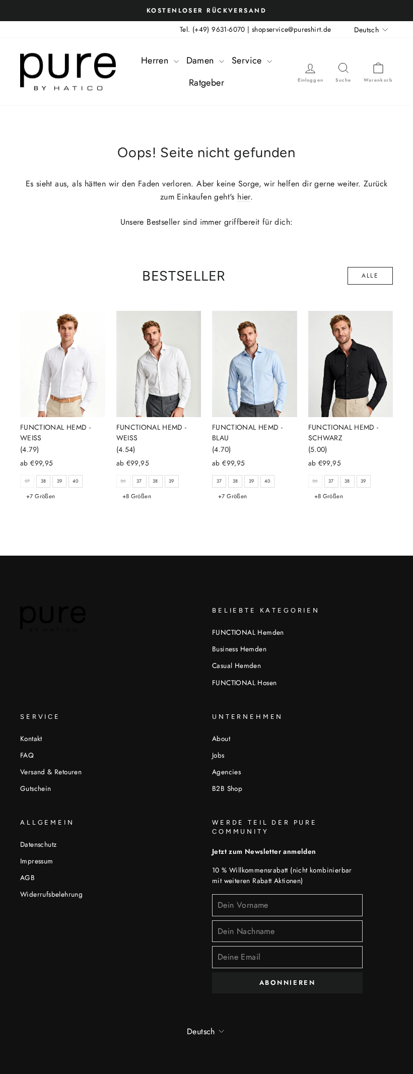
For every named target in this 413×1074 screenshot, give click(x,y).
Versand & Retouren (51, 772)
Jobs (218, 755)
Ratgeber (206, 82)
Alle (370, 275)
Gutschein (35, 788)
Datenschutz (38, 844)
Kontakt (31, 738)
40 (76, 481)
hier (243, 197)
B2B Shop (227, 788)
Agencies (226, 772)
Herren (156, 60)
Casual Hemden (236, 665)
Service (248, 60)
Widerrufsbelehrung (51, 894)
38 (43, 481)
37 (139, 481)
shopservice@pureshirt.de (291, 29)
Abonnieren (287, 982)
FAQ (27, 755)
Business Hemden (239, 649)
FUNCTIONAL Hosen (244, 683)
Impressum (36, 861)
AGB (27, 877)
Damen (201, 60)
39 (59, 481)
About (221, 738)
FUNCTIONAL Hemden (248, 632)
